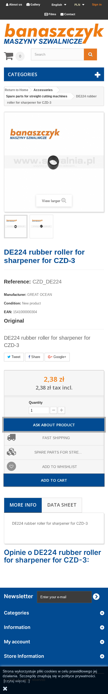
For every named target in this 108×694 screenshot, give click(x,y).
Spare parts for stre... (58, 452)
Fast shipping (56, 438)
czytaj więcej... (17, 681)
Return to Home (16, 90)
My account (17, 641)
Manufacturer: (15, 295)
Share (35, 357)
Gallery (33, 4)
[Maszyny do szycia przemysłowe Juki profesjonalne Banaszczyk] (54, 34)
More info (22, 505)
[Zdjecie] (15, 226)
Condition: (12, 303)
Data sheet (62, 505)
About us (14, 4)
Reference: (17, 281)
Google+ (59, 357)
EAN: (8, 312)
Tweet (15, 357)
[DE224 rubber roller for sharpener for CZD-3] (41, 226)
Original (14, 320)
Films (50, 14)
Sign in (97, 4)
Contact (68, 14)
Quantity (35, 402)
